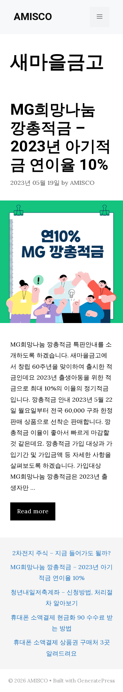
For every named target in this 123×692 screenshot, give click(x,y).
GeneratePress (96, 680)
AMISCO (33, 17)
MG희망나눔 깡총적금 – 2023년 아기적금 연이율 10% (60, 137)
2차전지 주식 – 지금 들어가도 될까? (61, 553)
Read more (33, 511)
